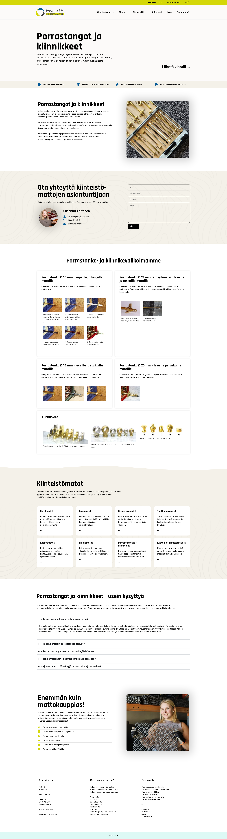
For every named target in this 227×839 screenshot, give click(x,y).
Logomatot (94, 799)
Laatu (144, 814)
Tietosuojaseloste (46, 809)
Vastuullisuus (146, 812)
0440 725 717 (44, 802)
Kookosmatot (95, 807)
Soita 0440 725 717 (155, 2)
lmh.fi (187, 2)
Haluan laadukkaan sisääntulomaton (104, 789)
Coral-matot (94, 797)
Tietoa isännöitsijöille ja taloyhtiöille (155, 789)
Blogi (169, 12)
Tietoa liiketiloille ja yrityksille (153, 797)
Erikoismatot (95, 809)
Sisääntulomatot (96, 802)
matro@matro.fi (173, 2)
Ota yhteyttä (183, 12)
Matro (122, 12)
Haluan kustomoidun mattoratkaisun (104, 792)
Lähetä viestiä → (176, 67)
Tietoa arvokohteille (149, 794)
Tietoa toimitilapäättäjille (151, 799)
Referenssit (157, 12)
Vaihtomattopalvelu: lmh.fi (49, 814)
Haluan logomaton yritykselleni (102, 787)
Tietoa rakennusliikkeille (151, 792)
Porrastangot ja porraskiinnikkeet (103, 812)
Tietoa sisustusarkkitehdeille (153, 787)
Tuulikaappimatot (96, 804)
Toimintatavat (147, 817)
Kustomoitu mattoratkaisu (99, 814)
